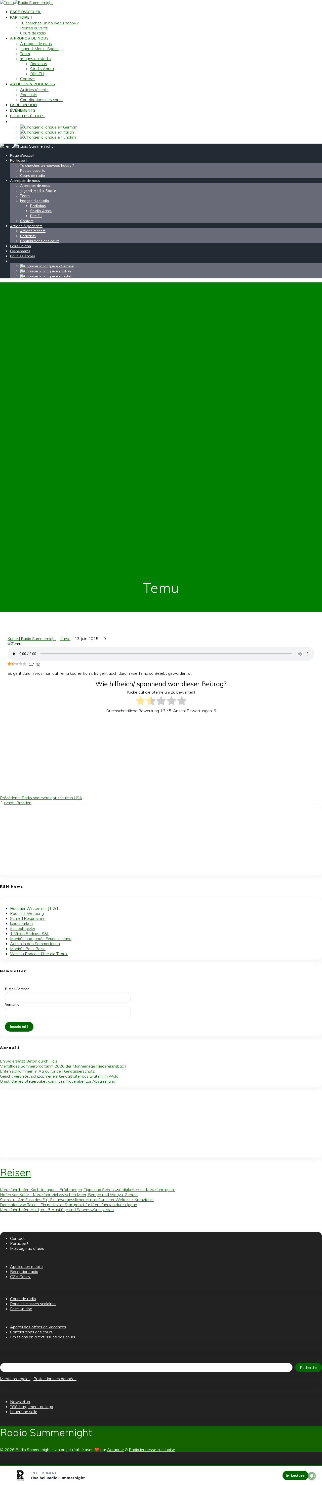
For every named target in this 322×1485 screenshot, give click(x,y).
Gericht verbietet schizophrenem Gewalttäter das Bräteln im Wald (59, 1076)
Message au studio (27, 1248)
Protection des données (54, 1378)
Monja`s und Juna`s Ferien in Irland (40, 938)
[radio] (140, 701)
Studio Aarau (42, 68)
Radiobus (38, 63)
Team (25, 53)
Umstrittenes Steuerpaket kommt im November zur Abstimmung (57, 1081)
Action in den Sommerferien (35, 943)
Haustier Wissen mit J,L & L (34, 908)
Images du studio (35, 58)
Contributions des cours (41, 99)
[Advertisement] (133, 752)
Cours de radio (33, 32)
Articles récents (34, 89)
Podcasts (28, 94)
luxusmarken (21, 923)
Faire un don (23, 105)
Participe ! (21, 17)
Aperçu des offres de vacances (38, 1326)
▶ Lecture (295, 1475)
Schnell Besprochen (28, 918)
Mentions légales (15, 1378)
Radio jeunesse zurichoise (152, 1449)
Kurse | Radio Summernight (32, 638)
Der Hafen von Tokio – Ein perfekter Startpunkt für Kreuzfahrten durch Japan (68, 1204)
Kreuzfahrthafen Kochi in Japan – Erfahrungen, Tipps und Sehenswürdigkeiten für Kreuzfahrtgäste (87, 1189)
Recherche (308, 1368)
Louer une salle (23, 1411)
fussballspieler (22, 928)
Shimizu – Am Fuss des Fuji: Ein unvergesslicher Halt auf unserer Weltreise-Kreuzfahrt (77, 1199)
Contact (27, 78)
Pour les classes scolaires (33, 1303)
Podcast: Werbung (27, 913)
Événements (23, 110)
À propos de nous (29, 38)
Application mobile (26, 1266)
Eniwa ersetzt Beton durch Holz (28, 1061)
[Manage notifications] (312, 1476)
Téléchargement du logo (31, 1406)
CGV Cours (20, 1276)
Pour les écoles (27, 116)
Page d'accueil (25, 12)
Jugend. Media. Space (39, 48)
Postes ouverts (34, 27)
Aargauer (115, 1449)
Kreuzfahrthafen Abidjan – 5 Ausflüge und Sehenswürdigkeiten (57, 1209)
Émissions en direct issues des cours (42, 1336)
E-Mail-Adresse (17, 989)
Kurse (65, 638)
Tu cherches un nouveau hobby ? (49, 22)
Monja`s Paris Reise (28, 948)
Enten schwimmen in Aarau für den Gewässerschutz (47, 1071)
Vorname (12, 1004)
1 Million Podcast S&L (29, 933)
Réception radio (24, 1271)
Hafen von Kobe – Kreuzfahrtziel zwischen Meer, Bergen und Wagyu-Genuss (69, 1194)
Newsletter (20, 1401)
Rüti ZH (37, 73)
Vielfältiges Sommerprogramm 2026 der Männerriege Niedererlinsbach (63, 1066)
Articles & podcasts (32, 84)
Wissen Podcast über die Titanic (39, 953)
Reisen (15, 1172)
